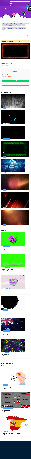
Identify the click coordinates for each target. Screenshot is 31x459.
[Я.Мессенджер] (13, 71)
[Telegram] (16, 71)
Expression (15, 448)
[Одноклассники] (15, 71)
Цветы (3, 29)
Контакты (15, 451)
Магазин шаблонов (16, 450)
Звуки (16, 445)
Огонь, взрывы (8, 24)
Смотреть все (27, 366)
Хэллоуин (23, 27)
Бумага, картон (26, 23)
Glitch (3, 24)
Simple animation (20, 453)
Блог (16, 449)
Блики (11, 23)
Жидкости (17, 24)
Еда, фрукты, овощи (5, 27)
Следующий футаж (11, 67)
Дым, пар (21, 23)
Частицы (7, 23)
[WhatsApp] (17, 71)
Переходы (4, 28)
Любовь (11, 27)
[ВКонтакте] (14, 71)
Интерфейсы (15, 28)
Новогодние (22, 24)
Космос (15, 27)
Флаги (13, 24)
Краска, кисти (16, 23)
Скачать (16, 80)
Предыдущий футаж (4, 67)
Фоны (19, 27)
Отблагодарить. (16, 85)
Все (3, 23)
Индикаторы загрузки (22, 28)
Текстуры (15, 446)
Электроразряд (10, 28)
